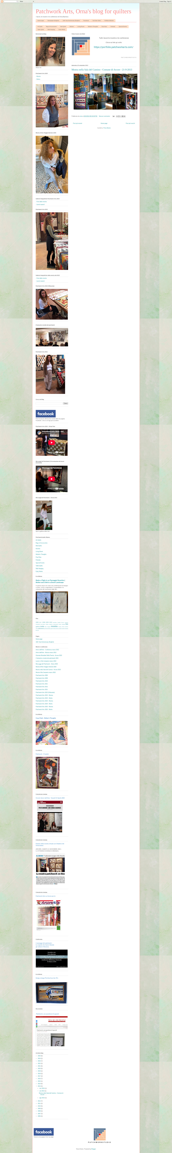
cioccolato (42, 624)
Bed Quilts (63, 26)
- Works (38, 79)
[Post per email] (113, 116)
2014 (39, 1083)
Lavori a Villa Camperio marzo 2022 (46, 661)
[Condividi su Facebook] (123, 116)
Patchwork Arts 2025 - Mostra (44, 706)
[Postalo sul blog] (119, 116)
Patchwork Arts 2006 (42, 675)
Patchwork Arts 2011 (42, 684)
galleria (38, 626)
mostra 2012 (61, 626)
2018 (39, 1073)
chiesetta (38, 624)
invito (42, 626)
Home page (41, 20)
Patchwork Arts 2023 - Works (44, 698)
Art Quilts (40, 26)
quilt (52, 628)
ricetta (54, 628)
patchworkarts (47, 628)
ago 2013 (42, 1098)
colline (47, 624)
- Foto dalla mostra (41, 201)
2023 (39, 1061)
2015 (39, 1081)
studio (60, 628)
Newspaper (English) (53, 20)
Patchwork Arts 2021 (42, 689)
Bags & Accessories (51, 26)
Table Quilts (41, 29)
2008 (43, 622)
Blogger (93, 1149)
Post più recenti (77, 123)
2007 (40, 622)
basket (59, 622)
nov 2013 (42, 1088)
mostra (54, 626)
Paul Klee (104, 26)
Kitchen (72, 26)
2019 (39, 1071)
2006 (37, 622)
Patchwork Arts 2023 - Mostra (44, 695)
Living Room (80, 26)
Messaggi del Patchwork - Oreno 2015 (47, 664)
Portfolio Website (109, 20)
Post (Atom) (107, 128)
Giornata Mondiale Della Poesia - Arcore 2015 (49, 655)
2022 (39, 1063)
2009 (47, 622)
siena (57, 628)
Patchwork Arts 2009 (42, 678)
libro (46, 626)
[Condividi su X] (121, 116)
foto (66, 624)
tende (63, 628)
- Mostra (38, 76)
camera (66, 622)
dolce (60, 624)
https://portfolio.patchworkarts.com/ (114, 47)
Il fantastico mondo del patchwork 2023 (47, 658)
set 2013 (42, 1091)
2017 (39, 1076)
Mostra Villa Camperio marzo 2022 (46, 672)
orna (37, 628)
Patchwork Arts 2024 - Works (44, 704)
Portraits (113, 26)
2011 (39, 1103)
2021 (39, 1066)
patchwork (41, 628)
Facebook (86, 20)
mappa (48, 626)
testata (66, 628)
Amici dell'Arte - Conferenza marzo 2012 (47, 649)
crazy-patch (55, 624)
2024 (39, 1058)
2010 (50, 622)
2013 (39, 1086)
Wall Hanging (51, 29)
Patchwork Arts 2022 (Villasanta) (45, 692)
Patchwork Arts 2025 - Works (44, 709)
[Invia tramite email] (117, 116)
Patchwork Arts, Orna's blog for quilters (83, 11)
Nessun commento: (105, 116)
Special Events (123, 26)
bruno (62, 622)
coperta (50, 624)
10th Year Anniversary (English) (71, 20)
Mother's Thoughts (93, 26)
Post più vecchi (130, 123)
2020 (39, 1068)
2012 (39, 1101)
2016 (39, 1078)
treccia (37, 630)
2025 (39, 1056)
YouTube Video (96, 20)
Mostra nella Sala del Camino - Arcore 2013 (48, 669)
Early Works (62, 29)
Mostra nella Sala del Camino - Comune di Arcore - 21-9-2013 (102, 69)
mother (66, 626)
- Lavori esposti (40, 204)
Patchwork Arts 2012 (42, 686)
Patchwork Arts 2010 (42, 681)
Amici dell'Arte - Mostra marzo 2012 (46, 652)
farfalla (63, 624)
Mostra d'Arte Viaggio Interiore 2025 (46, 666)
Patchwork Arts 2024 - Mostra (44, 701)
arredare (55, 622)
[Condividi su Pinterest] (125, 116)
